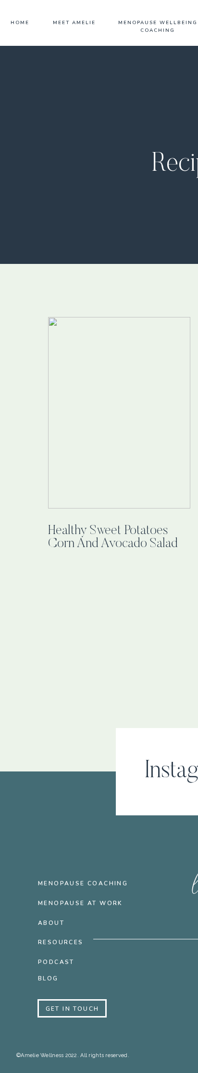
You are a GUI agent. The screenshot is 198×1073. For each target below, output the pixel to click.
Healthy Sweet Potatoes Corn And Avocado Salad (113, 537)
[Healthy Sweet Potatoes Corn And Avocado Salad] (119, 413)
